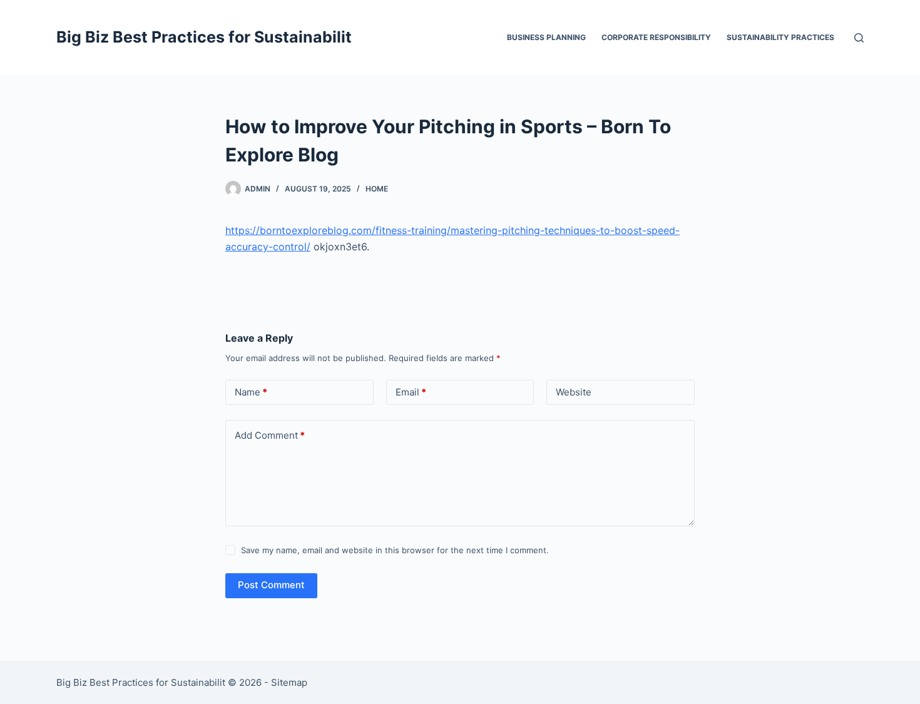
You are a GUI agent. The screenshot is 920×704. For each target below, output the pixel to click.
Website (573, 392)
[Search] (859, 38)
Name (251, 392)
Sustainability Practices (780, 37)
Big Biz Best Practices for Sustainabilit (204, 37)
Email (411, 392)
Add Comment (270, 435)
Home (376, 188)
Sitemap (289, 682)
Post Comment (271, 585)
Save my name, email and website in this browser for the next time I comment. (395, 550)
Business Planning (546, 37)
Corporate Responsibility (656, 37)
